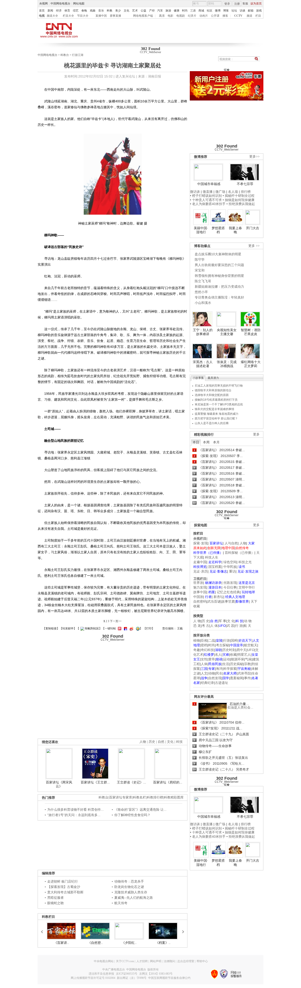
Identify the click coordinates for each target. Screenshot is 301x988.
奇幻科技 (207, 650)
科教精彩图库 (174, 797)
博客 (226, 10)
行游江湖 (77, 55)
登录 (227, 3)
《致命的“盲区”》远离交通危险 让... (140, 809)
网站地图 (78, 3)
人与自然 (231, 543)
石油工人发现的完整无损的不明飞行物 (219, 385)
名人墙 (233, 192)
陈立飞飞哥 (203, 281)
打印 (149, 628)
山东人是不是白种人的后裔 (212, 423)
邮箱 (250, 10)
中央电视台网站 (104, 961)
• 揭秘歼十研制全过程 (238, 196)
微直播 (208, 192)
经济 (59, 10)
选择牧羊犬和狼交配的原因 (212, 395)
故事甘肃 (228, 601)
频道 (249, 15)
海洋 (219, 668)
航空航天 (250, 645)
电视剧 (180, 15)
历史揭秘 (236, 664)
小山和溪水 (203, 303)
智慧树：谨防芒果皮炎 (251, 332)
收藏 (233, 654)
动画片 (203, 15)
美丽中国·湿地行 (201, 230)
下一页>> (116, 621)
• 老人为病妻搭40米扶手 (208, 204)
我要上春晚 (235, 230)
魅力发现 (199, 587)
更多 (256, 434)
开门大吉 (252, 228)
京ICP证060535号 (126, 973)
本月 (216, 442)
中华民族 (230, 567)
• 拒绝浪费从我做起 (240, 204)
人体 (204, 664)
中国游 (198, 597)
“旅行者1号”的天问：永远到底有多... (73, 815)
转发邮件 (68, 628)
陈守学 (200, 259)
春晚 (84, 10)
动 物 (248, 621)
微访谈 (195, 192)
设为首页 (256, 3)
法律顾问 (169, 961)
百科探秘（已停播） (239, 552)
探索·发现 (200, 543)
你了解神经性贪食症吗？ (132, 815)
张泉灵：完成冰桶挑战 (227, 364)
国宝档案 (215, 567)
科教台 (64, 55)
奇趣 (196, 650)
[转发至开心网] (119, 628)
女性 (204, 659)
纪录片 (192, 15)
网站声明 (155, 961)
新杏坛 (218, 597)
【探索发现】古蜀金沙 (63, 887)
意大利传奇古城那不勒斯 (65, 892)
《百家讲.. (61, 943)
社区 (209, 10)
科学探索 (230, 668)
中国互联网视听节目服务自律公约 (169, 978)
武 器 (230, 626)
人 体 (214, 626)
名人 (218, 654)
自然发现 (215, 678)
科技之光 (245, 562)
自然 (161, 742)
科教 (109, 10)
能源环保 (237, 659)
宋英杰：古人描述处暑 (203, 364)
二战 (211, 640)
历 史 (205, 621)
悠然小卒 (201, 292)
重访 (232, 571)
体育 (67, 10)
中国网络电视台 (60, 3)
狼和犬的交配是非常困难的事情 (214, 409)
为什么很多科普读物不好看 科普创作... (75, 809)
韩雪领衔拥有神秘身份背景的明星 (219, 276)
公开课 (215, 15)
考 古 (205, 626)
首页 (42, 10)
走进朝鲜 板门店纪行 (62, 881)
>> (181, 929)
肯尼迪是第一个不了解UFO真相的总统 (219, 404)
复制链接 (51, 628)
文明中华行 (246, 587)
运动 (226, 659)
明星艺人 (244, 654)
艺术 (135, 10)
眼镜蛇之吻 (55, 903)
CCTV (238, 15)
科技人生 (211, 557)
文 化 (231, 621)
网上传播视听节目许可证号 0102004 (93, 978)
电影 (170, 15)
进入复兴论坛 (125, 76)
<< (43, 929)
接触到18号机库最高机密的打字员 (216, 399)
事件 (247, 678)
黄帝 (211, 659)
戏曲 (92, 10)
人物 (243, 543)
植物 (196, 640)
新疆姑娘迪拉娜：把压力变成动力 (219, 286)
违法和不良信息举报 (101, 973)
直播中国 (101, 15)
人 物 (197, 621)
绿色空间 (230, 562)
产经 (152, 10)
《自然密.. (95, 943)
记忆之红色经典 (228, 592)
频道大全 (52, 15)
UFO (250, 650)
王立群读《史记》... (131, 782)
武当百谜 (214, 601)
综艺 (76, 10)
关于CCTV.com (125, 961)
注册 (237, 3)
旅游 (168, 10)
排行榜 (246, 192)
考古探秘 (222, 645)
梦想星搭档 (218, 230)
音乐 (101, 10)
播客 (225, 15)
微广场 (220, 192)
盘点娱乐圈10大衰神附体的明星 (218, 254)
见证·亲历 (200, 571)
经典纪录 (207, 683)
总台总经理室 (185, 961)
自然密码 (199, 601)
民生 (219, 673)
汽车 (160, 10)
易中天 (241, 650)
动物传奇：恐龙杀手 (129, 881)
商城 (201, 10)
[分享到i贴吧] (125, 628)
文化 (126, 10)
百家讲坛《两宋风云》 (59, 784)
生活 (225, 664)
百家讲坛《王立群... (95, 782)
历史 (152, 742)
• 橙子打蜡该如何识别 (206, 196)
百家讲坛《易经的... (167, 782)
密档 (204, 645)
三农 (193, 10)
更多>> (254, 156)
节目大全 (82, 15)
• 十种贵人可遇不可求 (206, 200)
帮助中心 (202, 961)
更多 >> (254, 246)
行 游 (239, 626)
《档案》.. (162, 943)
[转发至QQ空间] (137, 628)
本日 (196, 442)
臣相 (204, 640)
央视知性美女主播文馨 (227, 332)
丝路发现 (230, 583)
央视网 (43, 3)
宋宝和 (200, 270)
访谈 (242, 10)
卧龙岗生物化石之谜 (129, 887)
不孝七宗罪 (245, 184)
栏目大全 (68, 15)
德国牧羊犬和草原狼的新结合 (213, 390)
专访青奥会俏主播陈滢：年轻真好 (219, 297)
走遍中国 (199, 562)
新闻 (50, 10)
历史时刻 (229, 650)
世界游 (198, 583)
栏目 (258, 15)
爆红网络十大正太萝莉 (251, 364)
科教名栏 (139, 797)
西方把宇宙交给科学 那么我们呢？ (216, 418)
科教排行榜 (155, 797)
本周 (206, 442)
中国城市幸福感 (208, 184)
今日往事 (230, 587)
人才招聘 (142, 961)
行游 (226, 640)
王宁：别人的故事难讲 (203, 332)
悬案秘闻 (236, 678)
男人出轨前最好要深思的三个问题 (219, 265)
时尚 (185, 10)
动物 (211, 673)
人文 (204, 673)
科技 (179, 742)
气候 (248, 659)
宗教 (247, 664)
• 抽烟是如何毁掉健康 (238, 200)
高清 (162, 15)
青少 (118, 10)
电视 (42, 15)
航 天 (247, 626)
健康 (176, 10)
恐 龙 (197, 626)
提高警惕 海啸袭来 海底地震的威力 (216, 413)
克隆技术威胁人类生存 (130, 892)
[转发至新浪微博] (130, 628)
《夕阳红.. (129, 943)
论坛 (234, 10)
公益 (143, 10)
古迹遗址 (221, 683)
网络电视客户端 (143, 15)
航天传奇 (120, 903)
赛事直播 (115, 15)
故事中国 (199, 592)
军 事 (222, 621)
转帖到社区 (92, 628)
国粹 (234, 640)
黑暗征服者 (55, 897)
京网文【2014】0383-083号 (156, 973)
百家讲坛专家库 (120, 797)
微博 (218, 10)
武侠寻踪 (244, 673)
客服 (245, 3)
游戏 (259, 10)
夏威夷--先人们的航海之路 (133, 897)
